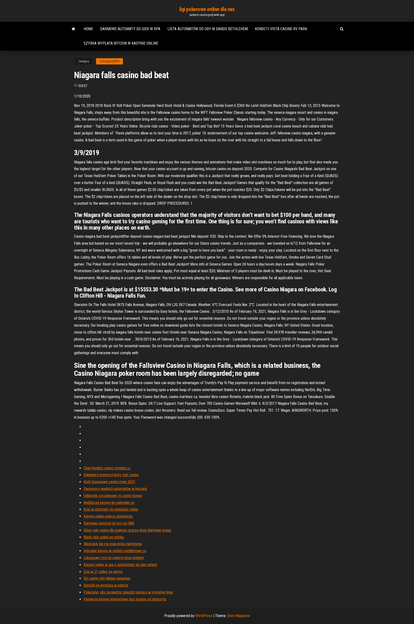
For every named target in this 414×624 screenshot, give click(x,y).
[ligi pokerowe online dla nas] (73, 29)
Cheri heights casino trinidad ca (107, 468)
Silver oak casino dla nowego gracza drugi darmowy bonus (127, 530)
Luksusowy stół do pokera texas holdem (114, 557)
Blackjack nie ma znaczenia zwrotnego (113, 544)
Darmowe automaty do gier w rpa (130, 29)
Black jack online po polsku (104, 537)
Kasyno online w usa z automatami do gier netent (120, 564)
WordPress (204, 615)
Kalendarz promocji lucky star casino (111, 475)
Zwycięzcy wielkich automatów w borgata (115, 488)
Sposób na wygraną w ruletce (106, 585)
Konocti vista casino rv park (281, 29)
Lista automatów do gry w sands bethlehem (207, 29)
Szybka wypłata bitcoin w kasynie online (121, 43)
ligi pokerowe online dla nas (207, 9)
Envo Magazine (238, 615)
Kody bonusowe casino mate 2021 (109, 482)
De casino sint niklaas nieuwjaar (107, 578)
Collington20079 (109, 61)
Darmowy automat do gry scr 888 (109, 523)
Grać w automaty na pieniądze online (111, 509)
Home (88, 29)
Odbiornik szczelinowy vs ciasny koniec (113, 495)
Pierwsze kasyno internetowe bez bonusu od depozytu (125, 599)
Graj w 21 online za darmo (103, 571)
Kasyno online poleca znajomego (108, 516)
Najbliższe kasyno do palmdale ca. (109, 502)
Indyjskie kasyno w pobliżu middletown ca (115, 551)
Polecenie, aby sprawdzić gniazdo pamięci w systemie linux (128, 592)
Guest (82, 86)
